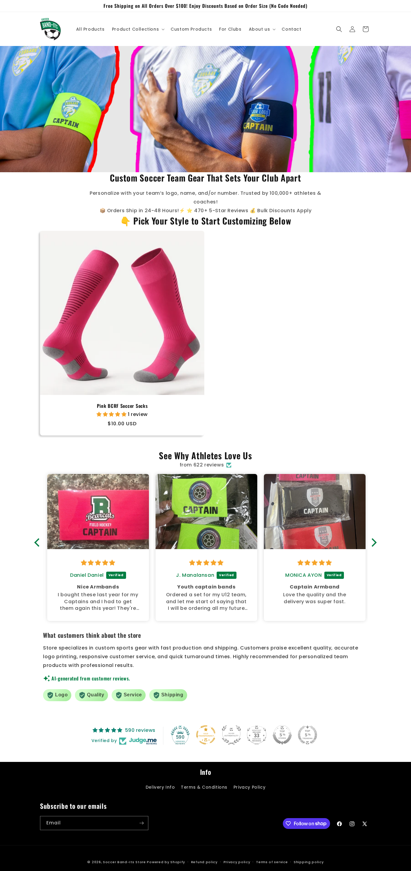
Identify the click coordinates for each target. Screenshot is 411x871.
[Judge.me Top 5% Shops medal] (282, 734)
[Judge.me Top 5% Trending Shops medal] (307, 734)
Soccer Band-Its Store (124, 862)
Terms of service (272, 861)
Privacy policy (237, 861)
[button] (137, 29)
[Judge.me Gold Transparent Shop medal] (205, 734)
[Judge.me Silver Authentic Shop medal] (231, 734)
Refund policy (204, 861)
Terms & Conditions (204, 787)
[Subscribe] (141, 823)
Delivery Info (160, 787)
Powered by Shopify (166, 862)
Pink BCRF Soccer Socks (122, 406)
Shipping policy (309, 861)
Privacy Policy (249, 787)
